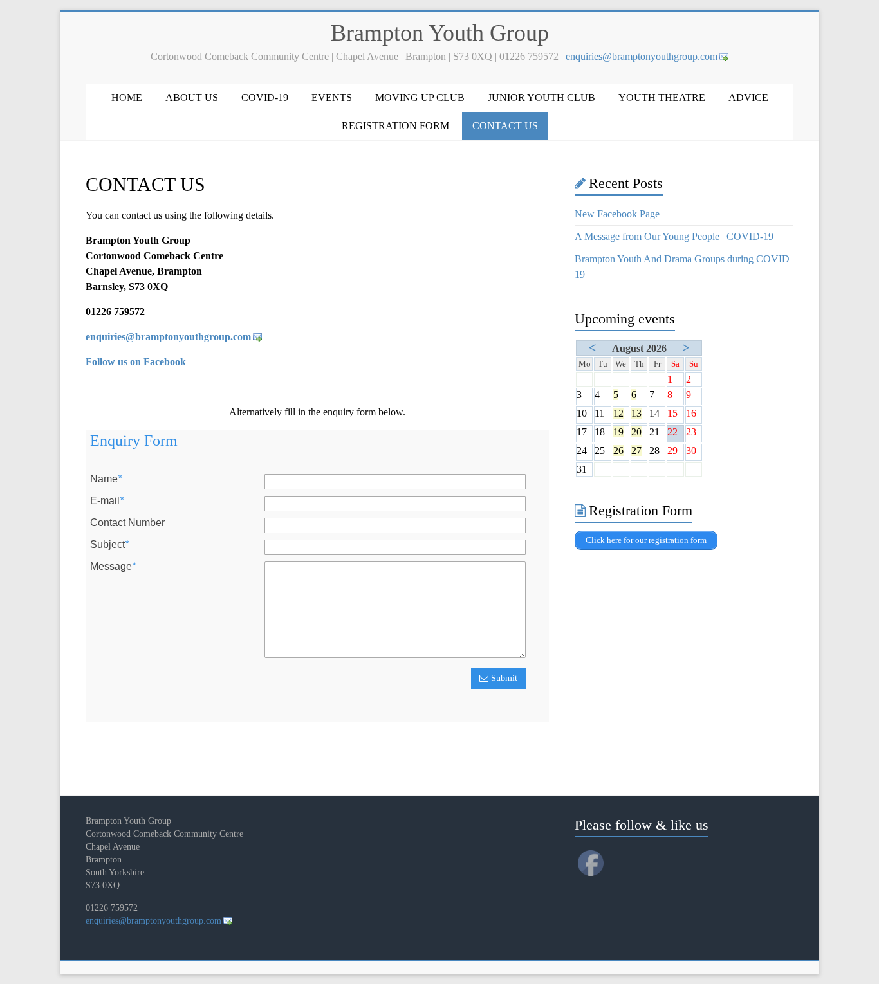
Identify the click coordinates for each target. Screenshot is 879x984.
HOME (126, 97)
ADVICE (748, 97)
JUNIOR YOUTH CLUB (541, 97)
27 (636, 450)
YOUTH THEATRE (661, 97)
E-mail (107, 501)
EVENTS (331, 97)
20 (636, 431)
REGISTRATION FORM (395, 125)
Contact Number (127, 523)
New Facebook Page (617, 213)
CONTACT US (505, 125)
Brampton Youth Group (440, 33)
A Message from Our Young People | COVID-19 (674, 236)
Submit (502, 678)
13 (636, 413)
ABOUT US (191, 97)
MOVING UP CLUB (420, 97)
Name (106, 479)
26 (618, 450)
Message (113, 566)
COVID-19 (264, 97)
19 (618, 431)
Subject (109, 545)
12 (618, 413)
